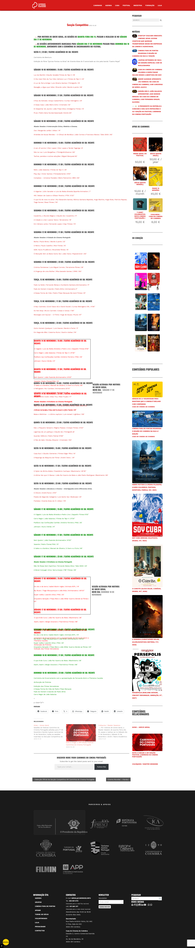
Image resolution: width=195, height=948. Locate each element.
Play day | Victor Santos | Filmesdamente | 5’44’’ (52, 174)
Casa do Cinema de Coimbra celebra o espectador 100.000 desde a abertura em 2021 (147, 72)
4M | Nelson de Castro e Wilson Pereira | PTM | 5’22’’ (54, 195)
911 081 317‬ (74, 906)
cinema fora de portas (45, 906)
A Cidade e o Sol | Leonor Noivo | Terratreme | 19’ (52, 220)
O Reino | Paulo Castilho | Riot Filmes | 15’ (50, 246)
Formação (149, 5)
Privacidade (40, 926)
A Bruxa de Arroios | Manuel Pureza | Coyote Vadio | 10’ (55, 410)
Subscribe (101, 767)
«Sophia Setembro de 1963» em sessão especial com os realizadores (150, 62)
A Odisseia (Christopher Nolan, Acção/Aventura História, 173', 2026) (145, 642)
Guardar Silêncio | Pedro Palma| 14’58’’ (49, 436)
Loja (160, 5)
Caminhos (97, 5)
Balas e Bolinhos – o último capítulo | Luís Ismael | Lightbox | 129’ (59, 414)
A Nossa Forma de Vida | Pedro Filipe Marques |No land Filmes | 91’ (60, 293)
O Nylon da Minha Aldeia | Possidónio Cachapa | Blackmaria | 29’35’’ (60, 471)
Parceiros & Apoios (100, 804)
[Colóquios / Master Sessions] (114, 732)
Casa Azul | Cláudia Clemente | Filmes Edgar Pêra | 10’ (55, 453)
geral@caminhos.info (81, 898)
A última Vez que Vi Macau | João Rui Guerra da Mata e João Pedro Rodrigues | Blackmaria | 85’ (71, 475)
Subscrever (104, 907)
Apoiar (38, 910)
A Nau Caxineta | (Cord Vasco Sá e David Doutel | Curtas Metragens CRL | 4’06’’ (65, 306)
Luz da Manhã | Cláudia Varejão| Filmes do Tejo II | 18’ (54, 75)
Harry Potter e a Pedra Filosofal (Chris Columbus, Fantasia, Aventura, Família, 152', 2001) (147, 487)
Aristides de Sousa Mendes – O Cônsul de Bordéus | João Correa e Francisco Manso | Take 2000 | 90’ (73, 134)
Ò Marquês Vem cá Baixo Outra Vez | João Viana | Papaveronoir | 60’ (60, 254)
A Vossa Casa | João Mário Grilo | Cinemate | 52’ (52, 105)
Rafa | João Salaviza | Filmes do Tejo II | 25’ (50, 170)
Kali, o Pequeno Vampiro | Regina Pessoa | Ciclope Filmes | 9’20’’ (59, 428)
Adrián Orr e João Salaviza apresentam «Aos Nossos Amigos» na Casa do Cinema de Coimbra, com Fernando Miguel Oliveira (147, 96)
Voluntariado (41, 918)
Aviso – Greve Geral (141, 727)
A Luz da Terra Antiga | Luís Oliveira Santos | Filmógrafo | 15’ (57, 83)
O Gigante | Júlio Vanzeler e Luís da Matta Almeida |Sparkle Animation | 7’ (62, 191)
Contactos (40, 931)
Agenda (108, 5)
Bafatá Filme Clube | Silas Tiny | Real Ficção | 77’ (53, 397)
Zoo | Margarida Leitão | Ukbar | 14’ (47, 130)
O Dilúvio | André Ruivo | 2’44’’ (45, 493)
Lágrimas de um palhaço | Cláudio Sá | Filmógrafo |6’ (54, 432)
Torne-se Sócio (42, 914)
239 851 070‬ (73, 901)
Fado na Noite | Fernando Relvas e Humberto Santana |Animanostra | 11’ (61, 285)
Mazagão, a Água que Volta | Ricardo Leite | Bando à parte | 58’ (58, 87)
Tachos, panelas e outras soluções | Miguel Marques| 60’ (55, 156)
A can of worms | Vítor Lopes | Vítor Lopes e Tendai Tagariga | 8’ (58, 148)
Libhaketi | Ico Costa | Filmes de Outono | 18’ (51, 392)
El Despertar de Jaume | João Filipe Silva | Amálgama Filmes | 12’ (59, 109)
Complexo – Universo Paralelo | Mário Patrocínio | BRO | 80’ (57, 178)
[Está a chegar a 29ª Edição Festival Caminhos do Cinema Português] (81, 732)
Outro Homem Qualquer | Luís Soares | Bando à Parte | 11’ (56, 328)
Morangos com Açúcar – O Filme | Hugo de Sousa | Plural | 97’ (58, 315)
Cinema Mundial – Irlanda (118, 779)
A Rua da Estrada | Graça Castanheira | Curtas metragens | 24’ (58, 101)
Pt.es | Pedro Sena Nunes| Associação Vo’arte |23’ (53, 113)
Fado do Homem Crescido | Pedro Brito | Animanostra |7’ (55, 289)
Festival (126, 5)
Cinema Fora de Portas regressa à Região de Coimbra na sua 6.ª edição (145, 53)
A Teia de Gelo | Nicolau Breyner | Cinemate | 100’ (53, 440)
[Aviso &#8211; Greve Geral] (50, 732)
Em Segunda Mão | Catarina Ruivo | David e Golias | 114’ (55, 332)
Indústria (137, 5)
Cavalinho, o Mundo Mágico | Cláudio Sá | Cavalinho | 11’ (55, 216)
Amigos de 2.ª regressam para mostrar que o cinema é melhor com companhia (146, 401)
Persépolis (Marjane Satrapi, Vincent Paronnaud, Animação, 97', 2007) (147, 695)
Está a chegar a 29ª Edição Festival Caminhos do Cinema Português (145, 755)
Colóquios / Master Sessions (145, 764)
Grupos (38, 902)
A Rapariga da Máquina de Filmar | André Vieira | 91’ (54, 457)
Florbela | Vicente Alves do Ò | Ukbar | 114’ (50, 501)
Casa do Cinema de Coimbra (143, 407)
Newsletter (103, 898)
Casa (117, 5)
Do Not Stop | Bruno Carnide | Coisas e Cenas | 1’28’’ (54, 311)
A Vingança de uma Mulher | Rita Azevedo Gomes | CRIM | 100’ (58, 271)
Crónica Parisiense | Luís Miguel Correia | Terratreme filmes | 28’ (59, 267)
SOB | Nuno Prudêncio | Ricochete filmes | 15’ (51, 250)
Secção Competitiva (77, 24)
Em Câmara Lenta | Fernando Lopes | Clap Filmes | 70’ (55, 224)
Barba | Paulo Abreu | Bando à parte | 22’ (49, 241)
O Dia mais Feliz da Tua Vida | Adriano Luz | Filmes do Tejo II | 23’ (59, 79)
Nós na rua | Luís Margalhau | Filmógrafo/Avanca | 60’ (54, 152)
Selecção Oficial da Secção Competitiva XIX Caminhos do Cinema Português (64, 779)
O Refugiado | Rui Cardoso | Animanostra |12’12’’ (52, 388)
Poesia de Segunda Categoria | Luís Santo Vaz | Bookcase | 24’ (58, 497)
